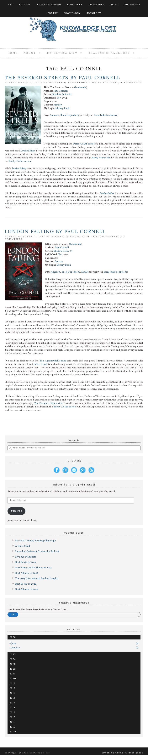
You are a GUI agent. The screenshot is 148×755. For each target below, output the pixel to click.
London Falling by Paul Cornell (55, 232)
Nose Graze (136, 752)
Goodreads (80, 87)
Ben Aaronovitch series (53, 361)
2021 (12, 673)
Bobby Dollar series (20, 161)
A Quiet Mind (22, 546)
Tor (59, 98)
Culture (25, 4)
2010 (12, 726)
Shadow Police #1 (63, 251)
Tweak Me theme (113, 752)
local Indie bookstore (106, 115)
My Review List (63, 52)
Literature (96, 4)
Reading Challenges (110, 52)
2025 (12, 654)
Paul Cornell (61, 91)
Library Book (62, 108)
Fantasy (110, 82)
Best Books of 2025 (25, 562)
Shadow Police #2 (61, 94)
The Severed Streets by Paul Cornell (62, 78)
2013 (12, 712)
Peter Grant (40, 364)
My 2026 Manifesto (25, 557)
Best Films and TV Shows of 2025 (33, 568)
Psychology (72, 13)
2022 (12, 668)
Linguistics (74, 4)
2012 (12, 717)
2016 (12, 697)
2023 (12, 663)
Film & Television (49, 4)
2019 (12, 683)
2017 (12, 692)
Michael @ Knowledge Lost (73, 82)
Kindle (85, 272)
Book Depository (69, 115)
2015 (12, 702)
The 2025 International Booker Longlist (36, 578)
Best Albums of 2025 (26, 573)
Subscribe (16, 511)
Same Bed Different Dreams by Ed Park (37, 551)
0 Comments (131, 82)
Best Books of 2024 (25, 584)
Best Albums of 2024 (26, 589)
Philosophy (132, 4)
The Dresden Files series (48, 403)
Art (10, 4)
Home (13, 52)
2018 (12, 688)
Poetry (52, 13)
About (31, 52)
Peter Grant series (83, 144)
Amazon (54, 115)
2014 (12, 707)
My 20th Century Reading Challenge (35, 540)
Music (114, 4)
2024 (12, 659)
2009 (12, 731)
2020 (12, 678)
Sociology (94, 13)
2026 (12, 637)
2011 (12, 721)
